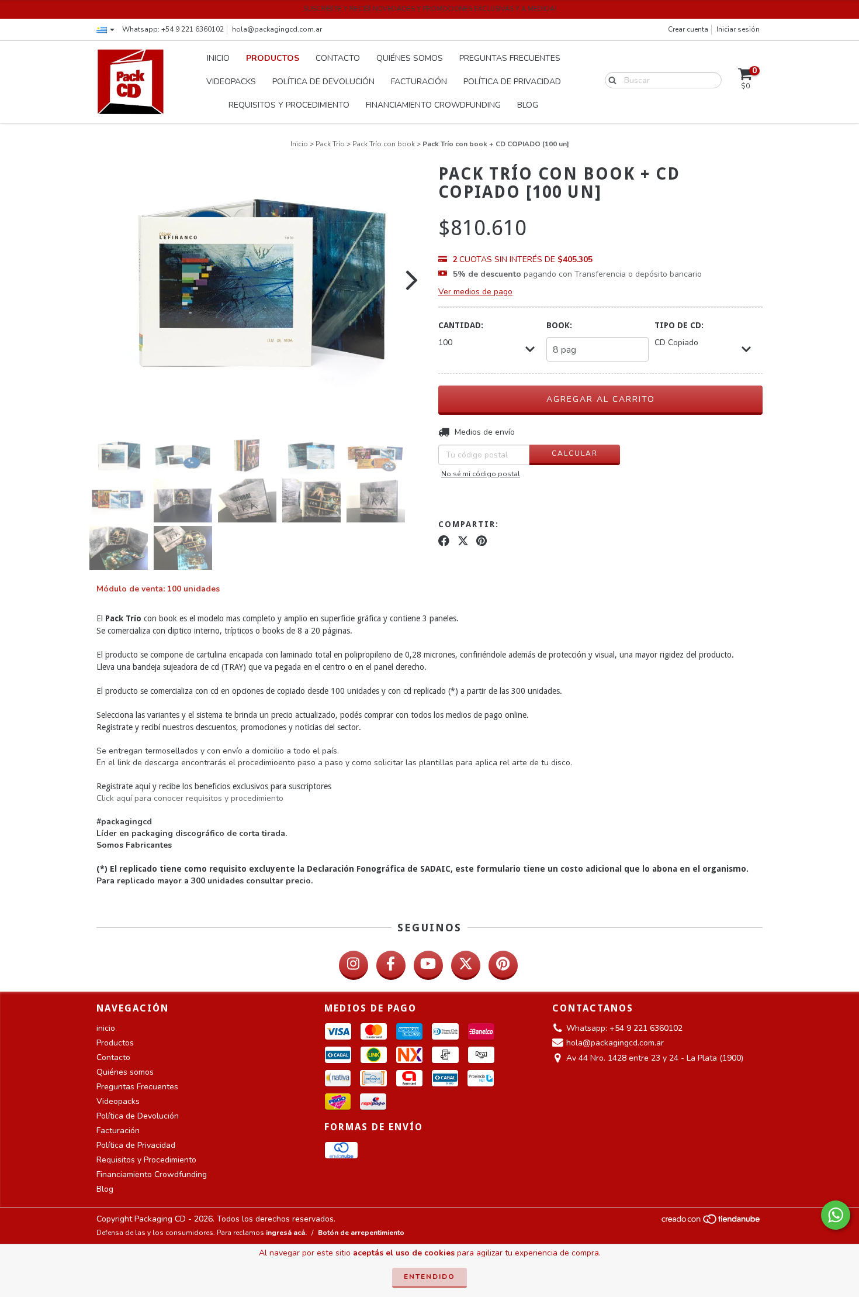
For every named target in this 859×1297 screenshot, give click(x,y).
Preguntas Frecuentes (509, 58)
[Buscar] (610, 79)
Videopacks (231, 81)
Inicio (299, 144)
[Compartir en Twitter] (463, 541)
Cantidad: (460, 325)
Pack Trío (330, 144)
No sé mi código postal (480, 474)
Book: (559, 325)
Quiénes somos (409, 58)
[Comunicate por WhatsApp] (835, 1215)
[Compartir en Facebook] (443, 541)
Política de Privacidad (512, 81)
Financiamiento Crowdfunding (433, 105)
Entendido (429, 1276)
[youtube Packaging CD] (428, 965)
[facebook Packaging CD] (391, 965)
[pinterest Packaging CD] (503, 965)
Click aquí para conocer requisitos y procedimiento (189, 798)
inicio (218, 58)
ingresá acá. (286, 1232)
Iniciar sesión (738, 29)
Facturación (419, 81)
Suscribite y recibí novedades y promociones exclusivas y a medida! (429, 9)
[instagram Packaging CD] (353, 965)
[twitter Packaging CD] (465, 965)
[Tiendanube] (711, 1222)
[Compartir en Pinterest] (481, 541)
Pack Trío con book (383, 144)
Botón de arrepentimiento (361, 1232)
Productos (272, 58)
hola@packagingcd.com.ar (277, 29)
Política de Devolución (323, 81)
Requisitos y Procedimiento (288, 105)
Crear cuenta (688, 29)
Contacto (338, 58)
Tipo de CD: (679, 325)
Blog (527, 105)
